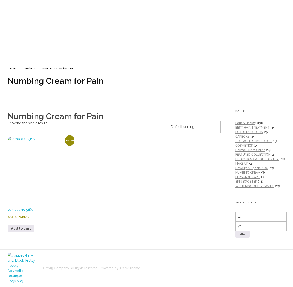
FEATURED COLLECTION (252, 154)
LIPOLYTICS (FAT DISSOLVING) (257, 159)
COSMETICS (244, 145)
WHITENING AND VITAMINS (254, 186)
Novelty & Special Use (251, 168)
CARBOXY (242, 136)
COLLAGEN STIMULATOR (253, 141)
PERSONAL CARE (247, 177)
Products (29, 68)
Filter (242, 234)
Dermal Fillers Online (250, 150)
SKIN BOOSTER (246, 181)
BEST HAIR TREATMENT (252, 127)
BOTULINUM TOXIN (249, 132)
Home (13, 68)
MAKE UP (241, 163)
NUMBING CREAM (247, 172)
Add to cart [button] (21, 228)
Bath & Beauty (245, 123)
